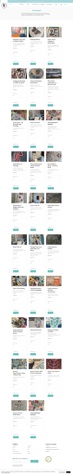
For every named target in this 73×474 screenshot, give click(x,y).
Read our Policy (7, 472)
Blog (28, 451)
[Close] (71, 472)
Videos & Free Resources (17, 453)
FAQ (28, 449)
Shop (14, 449)
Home (14, 447)
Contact (29, 453)
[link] (19, 40)
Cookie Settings (62, 472)
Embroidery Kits (16, 451)
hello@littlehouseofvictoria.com (51, 447)
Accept (68, 472)
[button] (61, 4)
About (29, 447)
